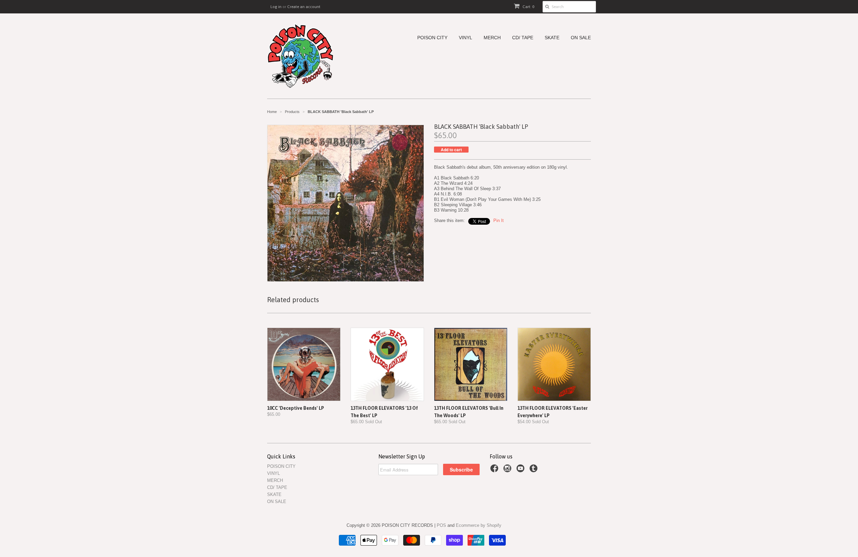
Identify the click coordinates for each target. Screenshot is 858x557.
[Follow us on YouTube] (521, 470)
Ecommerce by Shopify (478, 525)
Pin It (498, 220)
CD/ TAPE (522, 38)
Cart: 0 (528, 6)
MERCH (492, 38)
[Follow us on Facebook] (495, 470)
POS (441, 525)
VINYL (465, 38)
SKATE (552, 38)
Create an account (303, 6)
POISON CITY (432, 38)
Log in (276, 6)
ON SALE (581, 38)
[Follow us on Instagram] (508, 470)
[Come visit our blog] (535, 470)
